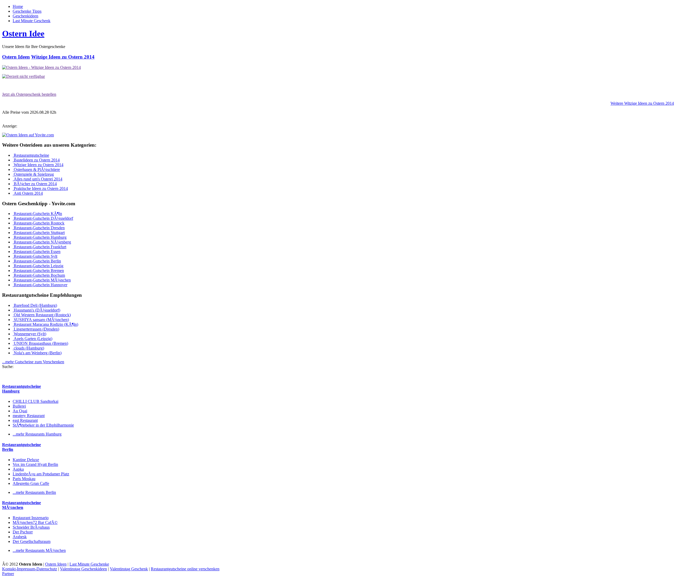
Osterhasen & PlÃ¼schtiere (36, 169)
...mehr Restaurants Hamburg (37, 434)
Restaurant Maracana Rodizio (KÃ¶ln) (45, 324)
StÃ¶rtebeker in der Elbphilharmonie (43, 425)
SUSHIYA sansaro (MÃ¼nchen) (41, 319)
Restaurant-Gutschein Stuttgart (39, 232)
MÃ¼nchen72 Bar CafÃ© (35, 522)
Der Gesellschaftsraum (31, 541)
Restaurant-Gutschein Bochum (39, 275)
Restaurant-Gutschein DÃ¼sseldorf (43, 218)
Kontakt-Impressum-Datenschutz (29, 569)
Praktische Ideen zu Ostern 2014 (40, 188)
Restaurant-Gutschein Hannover (40, 285)
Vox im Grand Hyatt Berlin (35, 464)
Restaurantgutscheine (31, 155)
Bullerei (19, 406)
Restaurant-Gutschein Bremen (38, 270)
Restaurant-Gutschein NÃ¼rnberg (42, 242)
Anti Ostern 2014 (28, 193)
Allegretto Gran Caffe (31, 483)
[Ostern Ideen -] (41, 67)
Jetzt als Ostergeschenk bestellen (29, 94)
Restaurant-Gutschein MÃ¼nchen (42, 280)
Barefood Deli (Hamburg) (35, 305)
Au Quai (20, 411)
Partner (8, 573)
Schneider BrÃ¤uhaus (31, 527)
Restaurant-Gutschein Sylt (35, 256)
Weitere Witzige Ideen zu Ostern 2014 (642, 103)
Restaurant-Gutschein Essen (36, 251)
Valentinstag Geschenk (129, 569)
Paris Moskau (24, 478)
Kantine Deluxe (26, 459)
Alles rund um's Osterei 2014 (37, 179)
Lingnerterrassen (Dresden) (36, 329)
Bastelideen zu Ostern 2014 (36, 160)
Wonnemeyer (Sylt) (29, 334)
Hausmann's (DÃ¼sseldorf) (36, 310)
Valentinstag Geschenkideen (83, 569)
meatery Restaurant (29, 415)
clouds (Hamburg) (28, 348)
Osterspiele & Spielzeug (33, 174)
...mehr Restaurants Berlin (34, 492)
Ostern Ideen (16, 57)
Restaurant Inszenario (31, 517)
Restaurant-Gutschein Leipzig (38, 266)
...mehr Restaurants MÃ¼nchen (39, 550)
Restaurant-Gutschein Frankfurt (39, 247)
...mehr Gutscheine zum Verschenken (33, 362)
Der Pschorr (23, 532)
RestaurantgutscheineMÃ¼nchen (21, 505)
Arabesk (20, 536)
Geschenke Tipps (27, 11)
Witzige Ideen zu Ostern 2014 (63, 57)
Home (18, 6)
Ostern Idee (23, 33)
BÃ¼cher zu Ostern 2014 (35, 183)
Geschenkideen (25, 16)
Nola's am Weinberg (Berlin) (37, 353)
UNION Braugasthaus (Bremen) (40, 343)
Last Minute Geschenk (31, 20)
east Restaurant (25, 420)
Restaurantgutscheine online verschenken (185, 569)
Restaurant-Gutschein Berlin (37, 261)
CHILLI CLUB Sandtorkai (35, 401)
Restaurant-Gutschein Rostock (38, 223)
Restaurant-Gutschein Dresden (39, 228)
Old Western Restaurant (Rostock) (42, 315)
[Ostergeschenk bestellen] (23, 76)
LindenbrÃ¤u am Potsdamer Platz (41, 474)
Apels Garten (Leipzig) (32, 338)
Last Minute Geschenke (89, 564)
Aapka (18, 469)
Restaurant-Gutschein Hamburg (40, 237)
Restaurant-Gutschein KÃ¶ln (37, 213)
